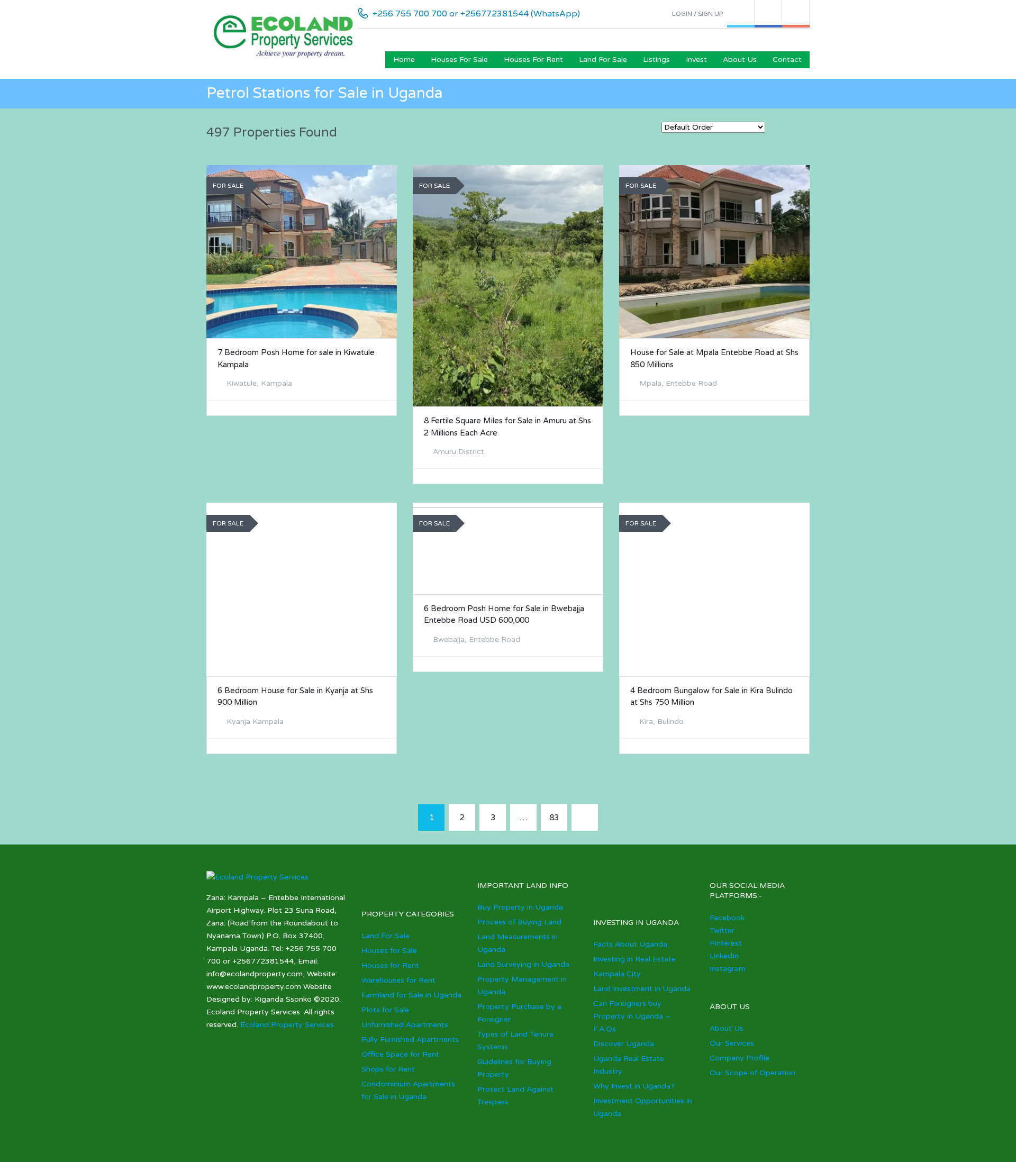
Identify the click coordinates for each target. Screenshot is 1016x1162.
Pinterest (726, 943)
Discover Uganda (623, 1043)
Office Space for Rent (400, 1054)
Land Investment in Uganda (642, 988)
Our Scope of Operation (752, 1072)
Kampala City (617, 973)
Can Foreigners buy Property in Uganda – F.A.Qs (631, 1016)
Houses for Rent (533, 59)
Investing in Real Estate (634, 959)
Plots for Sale (385, 1009)
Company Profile (739, 1058)
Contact (787, 59)
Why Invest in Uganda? (634, 1086)
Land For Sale (603, 59)
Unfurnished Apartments (404, 1024)
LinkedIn (724, 955)
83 (554, 817)
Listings (656, 59)
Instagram (728, 968)
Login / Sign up (697, 13)
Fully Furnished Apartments (410, 1039)
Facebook (727, 917)
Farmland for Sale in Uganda (411, 995)
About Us (740, 59)
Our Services (732, 1043)
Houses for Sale (459, 59)
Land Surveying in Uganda (523, 964)
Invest (696, 59)
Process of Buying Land (519, 922)
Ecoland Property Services (287, 1024)
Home (404, 59)
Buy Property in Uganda (520, 907)
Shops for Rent (388, 1069)
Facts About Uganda (630, 944)
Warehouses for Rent (398, 980)
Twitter (722, 930)
